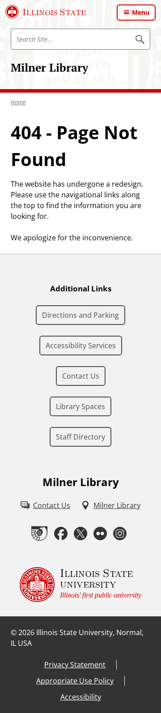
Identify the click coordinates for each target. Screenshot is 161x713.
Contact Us (80, 376)
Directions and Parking (80, 315)
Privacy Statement (75, 665)
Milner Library (49, 67)
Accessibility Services (81, 345)
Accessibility (80, 697)
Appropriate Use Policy (75, 681)
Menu (140, 12)
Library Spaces (80, 406)
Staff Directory (80, 437)
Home (18, 102)
